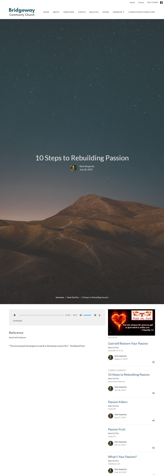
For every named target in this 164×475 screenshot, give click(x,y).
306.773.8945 (152, 2)
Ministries (68, 12)
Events (81, 12)
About (56, 12)
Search (132, 2)
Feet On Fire (73, 297)
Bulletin (93, 12)
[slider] (41, 315)
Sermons (117, 12)
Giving (105, 12)
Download (17, 320)
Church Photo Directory (142, 12)
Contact (141, 2)
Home (46, 12)
